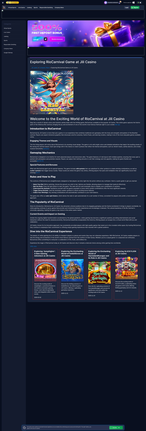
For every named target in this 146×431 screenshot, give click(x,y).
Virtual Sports (12, 7)
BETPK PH (40, 161)
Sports (36, 7)
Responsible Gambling (46, 7)
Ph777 (38, 172)
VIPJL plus (33, 246)
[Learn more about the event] (73, 14)
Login (126, 7)
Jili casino (34, 67)
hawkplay (46, 148)
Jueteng (29, 7)
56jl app (117, 124)
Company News (59, 7)
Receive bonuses (57, 39)
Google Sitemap (8, 52)
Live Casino (21, 7)
